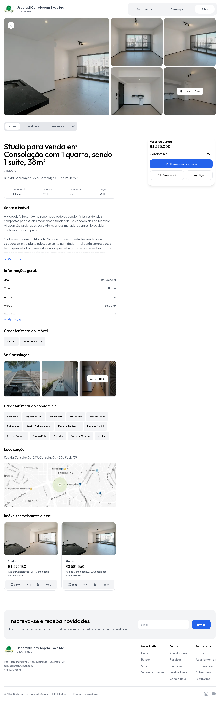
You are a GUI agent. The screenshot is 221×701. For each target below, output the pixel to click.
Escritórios (203, 679)
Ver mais (14, 259)
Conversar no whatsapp (183, 164)
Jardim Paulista (180, 672)
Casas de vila (204, 666)
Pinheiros (176, 666)
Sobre (204, 9)
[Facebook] (214, 694)
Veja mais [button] (100, 378)
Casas (200, 653)
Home (145, 653)
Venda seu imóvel (153, 672)
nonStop (92, 693)
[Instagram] (206, 694)
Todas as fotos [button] (192, 91)
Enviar (201, 624)
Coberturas (203, 672)
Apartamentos (206, 659)
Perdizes (175, 659)
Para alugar (176, 9)
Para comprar (144, 9)
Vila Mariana (178, 653)
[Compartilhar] (73, 126)
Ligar (202, 175)
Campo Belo (178, 679)
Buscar (145, 659)
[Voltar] (11, 25)
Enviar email (169, 175)
